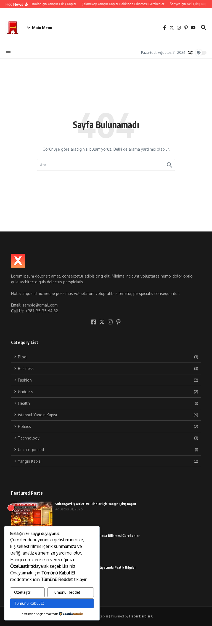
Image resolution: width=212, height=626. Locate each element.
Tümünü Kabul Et (29, 603)
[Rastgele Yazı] (190, 52)
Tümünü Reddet (66, 592)
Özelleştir (22, 592)
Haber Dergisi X (141, 616)
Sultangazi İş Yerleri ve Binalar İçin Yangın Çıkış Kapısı (95, 504)
